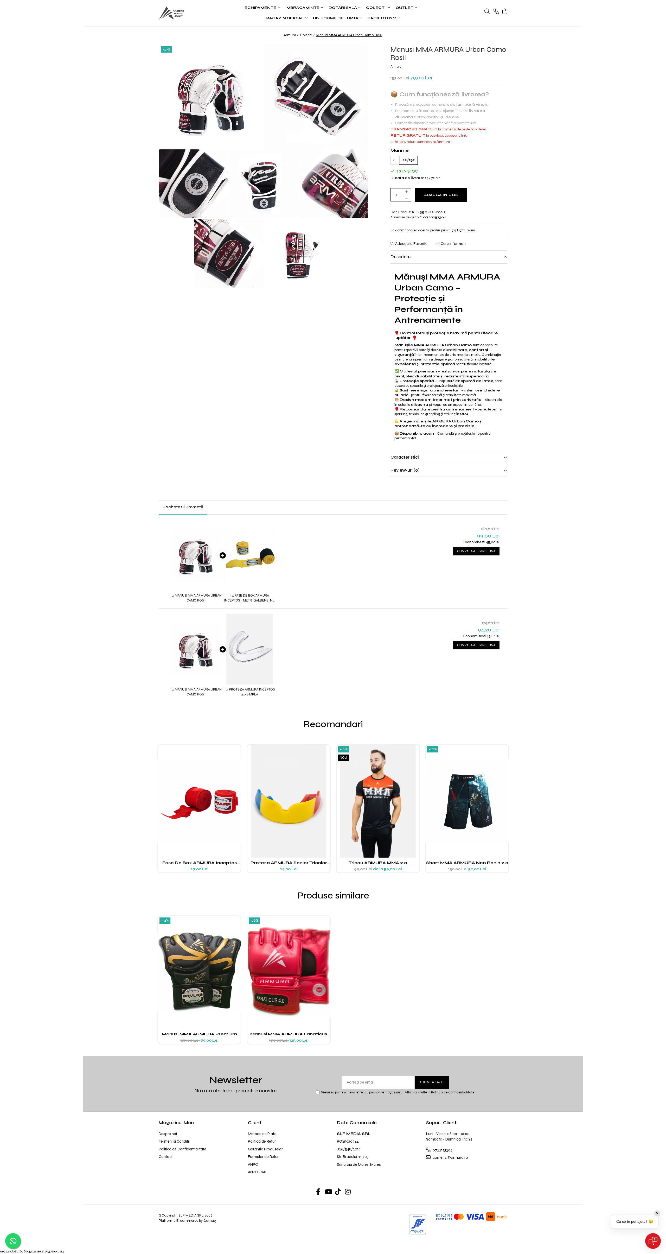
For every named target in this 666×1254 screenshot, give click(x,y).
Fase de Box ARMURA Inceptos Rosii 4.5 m (199, 862)
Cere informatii (453, 243)
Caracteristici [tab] (404, 457)
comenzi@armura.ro (450, 1157)
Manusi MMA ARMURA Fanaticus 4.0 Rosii (288, 1033)
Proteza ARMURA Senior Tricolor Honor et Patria (289, 862)
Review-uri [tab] (405, 470)
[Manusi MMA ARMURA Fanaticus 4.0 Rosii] (289, 972)
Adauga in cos (441, 195)
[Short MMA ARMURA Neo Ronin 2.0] (467, 801)
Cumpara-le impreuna (476, 551)
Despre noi (168, 1133)
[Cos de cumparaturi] (504, 12)
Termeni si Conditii (174, 1141)
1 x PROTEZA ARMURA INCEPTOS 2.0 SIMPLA (250, 691)
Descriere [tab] (400, 256)
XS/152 (408, 160)
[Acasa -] (190, 13)
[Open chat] (653, 1241)
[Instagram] (348, 1192)
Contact (166, 1156)
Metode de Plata (262, 1133)
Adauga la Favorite (410, 243)
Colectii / (308, 35)
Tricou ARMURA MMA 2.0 (378, 862)
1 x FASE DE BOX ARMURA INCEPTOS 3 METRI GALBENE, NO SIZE (249, 598)
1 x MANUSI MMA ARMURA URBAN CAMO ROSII (196, 598)
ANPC (253, 1164)
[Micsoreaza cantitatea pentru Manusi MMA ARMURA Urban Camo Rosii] (406, 198)
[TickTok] (338, 1192)
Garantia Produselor (265, 1149)
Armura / (291, 35)
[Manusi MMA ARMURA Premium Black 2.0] (199, 972)
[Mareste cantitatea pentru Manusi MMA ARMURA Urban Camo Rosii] (406, 191)
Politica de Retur (262, 1141)
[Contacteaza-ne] (496, 12)
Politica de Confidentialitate (452, 1092)
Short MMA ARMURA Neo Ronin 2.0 (467, 862)
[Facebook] (318, 1192)
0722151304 (442, 1150)
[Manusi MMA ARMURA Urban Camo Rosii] (211, 96)
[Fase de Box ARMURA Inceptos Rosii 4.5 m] (199, 801)
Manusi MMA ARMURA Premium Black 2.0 (199, 1033)
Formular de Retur (263, 1156)
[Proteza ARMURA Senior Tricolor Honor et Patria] (289, 801)
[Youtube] (328, 1192)
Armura (395, 67)
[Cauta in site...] (487, 12)
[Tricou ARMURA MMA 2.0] (378, 801)
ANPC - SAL (257, 1172)
